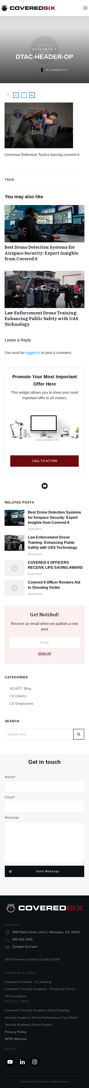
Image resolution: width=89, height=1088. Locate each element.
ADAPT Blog (20, 688)
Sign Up (44, 654)
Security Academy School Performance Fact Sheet (41, 1017)
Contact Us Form (25, 946)
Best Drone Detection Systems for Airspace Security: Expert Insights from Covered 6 (44, 235)
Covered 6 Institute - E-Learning (28, 982)
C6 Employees (21, 703)
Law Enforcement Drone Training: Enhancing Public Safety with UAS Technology (44, 301)
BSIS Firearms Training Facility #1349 (32, 959)
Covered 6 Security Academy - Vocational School (40, 989)
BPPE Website (16, 1039)
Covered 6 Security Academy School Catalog (37, 1010)
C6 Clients (18, 696)
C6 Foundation (15, 996)
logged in (33, 353)
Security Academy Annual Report (28, 1024)
